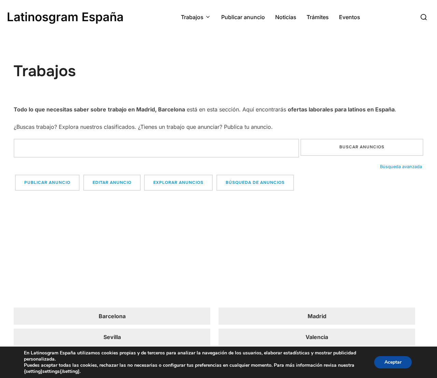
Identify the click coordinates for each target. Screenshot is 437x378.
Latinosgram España (65, 17)
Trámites (318, 17)
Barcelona (112, 316)
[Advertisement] (218, 250)
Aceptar (392, 362)
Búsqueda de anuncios (255, 182)
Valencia (317, 337)
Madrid (317, 316)
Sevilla (112, 337)
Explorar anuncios (178, 182)
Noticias (285, 17)
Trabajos (192, 17)
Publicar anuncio (243, 17)
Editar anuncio (112, 182)
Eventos (349, 17)
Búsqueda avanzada (401, 166)
